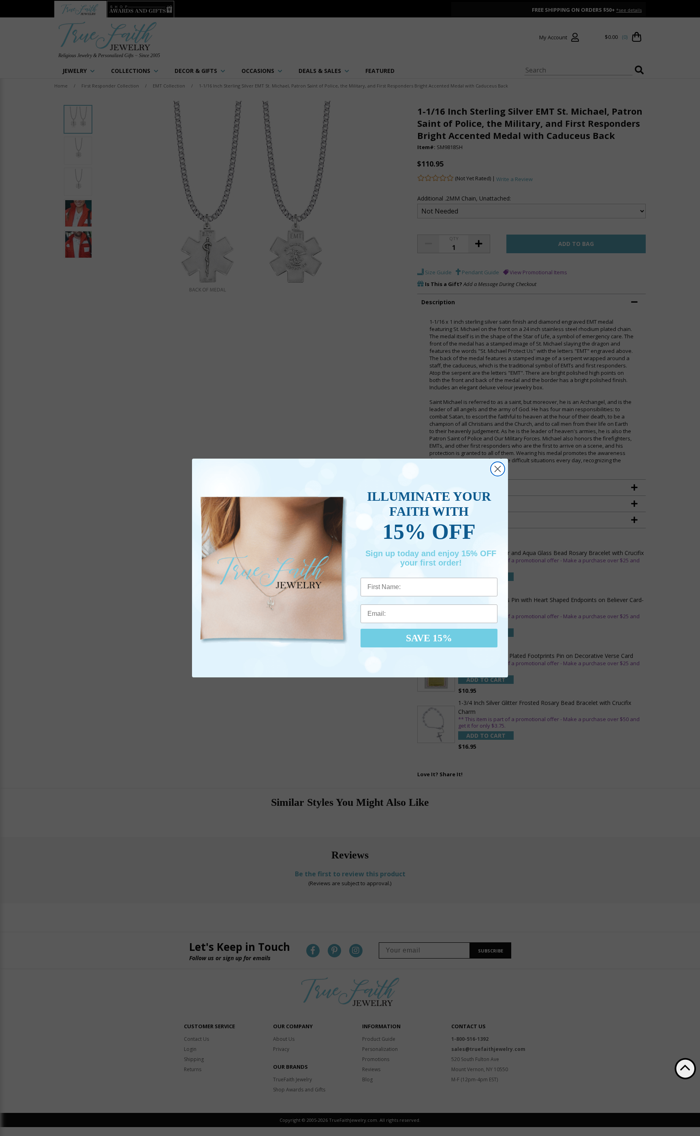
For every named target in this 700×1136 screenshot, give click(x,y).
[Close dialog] (498, 469)
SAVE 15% (429, 638)
